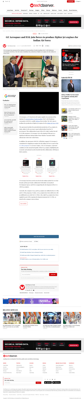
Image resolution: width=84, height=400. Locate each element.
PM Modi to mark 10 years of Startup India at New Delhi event (34, 259)
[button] (7, 1)
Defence (12, 30)
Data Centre (18, 372)
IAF (57, 123)
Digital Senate (58, 367)
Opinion (31, 365)
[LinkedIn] (50, 379)
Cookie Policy (19, 394)
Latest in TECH (66, 77)
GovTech (5, 367)
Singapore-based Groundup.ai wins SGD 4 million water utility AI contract (74, 118)
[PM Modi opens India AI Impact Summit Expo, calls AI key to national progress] (52, 318)
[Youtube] (33, 290)
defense (38, 121)
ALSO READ (23, 246)
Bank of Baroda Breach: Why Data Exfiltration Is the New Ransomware (9, 114)
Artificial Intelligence (20, 367)
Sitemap (46, 394)
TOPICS (18, 363)
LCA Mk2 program (24, 145)
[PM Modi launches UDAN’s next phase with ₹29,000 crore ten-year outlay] (12, 318)
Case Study (31, 372)
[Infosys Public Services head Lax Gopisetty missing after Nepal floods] (71, 85)
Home (4, 30)
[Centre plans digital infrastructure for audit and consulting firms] (64, 128)
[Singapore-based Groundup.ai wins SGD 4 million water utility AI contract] (64, 119)
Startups (4, 370)
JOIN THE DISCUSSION (39, 236)
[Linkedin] (27, 290)
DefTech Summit (59, 369)
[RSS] (29, 290)
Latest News (8, 30)
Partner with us (72, 369)
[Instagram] (55, 379)
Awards (57, 372)
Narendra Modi (46, 292)
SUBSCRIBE (70, 1)
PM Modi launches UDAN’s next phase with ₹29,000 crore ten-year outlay (36, 249)
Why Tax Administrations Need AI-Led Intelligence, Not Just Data (10, 106)
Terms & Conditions (12, 394)
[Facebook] (26, 290)
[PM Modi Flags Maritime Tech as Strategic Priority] (32, 318)
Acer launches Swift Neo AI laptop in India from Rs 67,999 (74, 110)
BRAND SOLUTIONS (61, 363)
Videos (44, 365)
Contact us (71, 367)
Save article (23, 203)
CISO (30, 370)
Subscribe (53, 274)
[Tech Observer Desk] (4, 45)
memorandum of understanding (34, 119)
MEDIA (44, 363)
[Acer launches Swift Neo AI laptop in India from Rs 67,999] (64, 111)
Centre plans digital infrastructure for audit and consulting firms (73, 127)
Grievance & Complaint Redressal (29, 394)
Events (57, 370)
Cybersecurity (19, 365)
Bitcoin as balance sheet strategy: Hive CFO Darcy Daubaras (71, 64)
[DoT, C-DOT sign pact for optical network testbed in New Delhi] (64, 136)
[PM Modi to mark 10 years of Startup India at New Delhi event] (72, 318)
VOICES (31, 363)
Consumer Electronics (7, 372)
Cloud (17, 369)
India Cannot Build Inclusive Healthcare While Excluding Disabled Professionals (10, 129)
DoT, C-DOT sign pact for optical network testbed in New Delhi (74, 135)
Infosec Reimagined (59, 365)
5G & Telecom (19, 370)
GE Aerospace (31, 292)
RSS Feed (37, 394)
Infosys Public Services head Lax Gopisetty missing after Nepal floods (69, 96)
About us (70, 365)
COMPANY (71, 363)
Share (48, 45)
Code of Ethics (72, 372)
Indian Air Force (51, 123)
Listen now (76, 68)
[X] (31, 290)
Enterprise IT (5, 369)
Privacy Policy (5, 394)
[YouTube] (52, 379)
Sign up (38, 382)
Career (70, 370)
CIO (30, 369)
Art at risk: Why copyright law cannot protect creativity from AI (10, 121)
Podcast (44, 367)
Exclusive (6, 100)
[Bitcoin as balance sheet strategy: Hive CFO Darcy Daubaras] (71, 57)
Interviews (31, 367)
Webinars (44, 369)
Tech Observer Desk (11, 45)
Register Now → (26, 176)
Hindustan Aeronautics (39, 292)
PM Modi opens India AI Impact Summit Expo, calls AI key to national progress (37, 255)
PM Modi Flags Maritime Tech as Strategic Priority (31, 252)
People (44, 370)
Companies (45, 372)
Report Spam (42, 394)
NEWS (4, 363)
